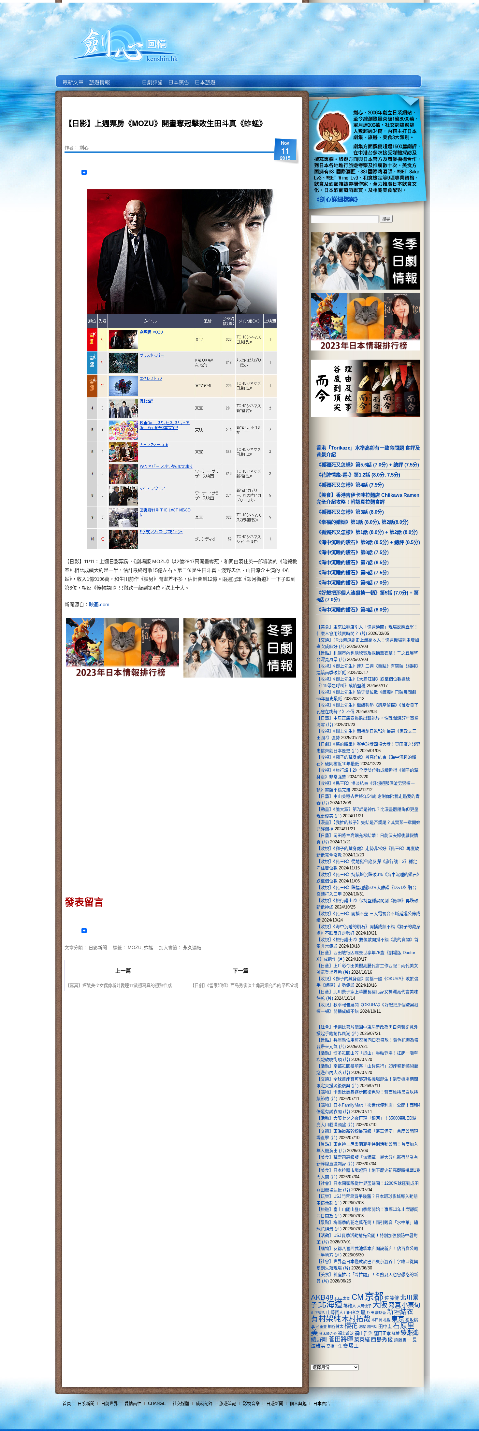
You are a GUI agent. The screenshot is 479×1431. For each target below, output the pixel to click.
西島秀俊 (382, 1340)
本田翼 (376, 1320)
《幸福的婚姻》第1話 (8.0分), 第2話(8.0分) (362, 522)
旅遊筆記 (227, 1403)
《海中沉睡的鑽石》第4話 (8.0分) (352, 609)
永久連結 (192, 947)
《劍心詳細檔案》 (337, 199)
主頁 (72, 77)
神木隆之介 (328, 1334)
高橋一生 (334, 1346)
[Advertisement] (238, 734)
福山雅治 (364, 1333)
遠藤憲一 (402, 1340)
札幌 (386, 1320)
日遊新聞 (274, 1403)
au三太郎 (342, 1298)
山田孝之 (352, 1312)
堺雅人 (349, 1305)
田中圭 (385, 1326)
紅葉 (395, 1333)
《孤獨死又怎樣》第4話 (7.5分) (350, 485)
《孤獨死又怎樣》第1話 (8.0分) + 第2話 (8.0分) (367, 532)
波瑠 (362, 1327)
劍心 (84, 147)
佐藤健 (392, 1298)
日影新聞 (98, 947)
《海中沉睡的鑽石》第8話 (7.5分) (352, 552)
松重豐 (321, 1327)
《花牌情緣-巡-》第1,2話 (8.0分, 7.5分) (358, 475)
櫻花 (350, 1325)
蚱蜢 (148, 947)
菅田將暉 (340, 1339)
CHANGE (157, 1403)
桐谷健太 (335, 1326)
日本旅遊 (204, 77)
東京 (397, 1319)
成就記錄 (204, 1403)
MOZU (134, 947)
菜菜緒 (362, 1339)
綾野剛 (319, 1339)
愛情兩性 (132, 1403)
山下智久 (318, 1313)
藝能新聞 (99, 77)
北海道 (330, 1304)
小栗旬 (411, 1305)
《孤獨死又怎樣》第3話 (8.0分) (350, 512)
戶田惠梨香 (376, 1312)
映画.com (99, 604)
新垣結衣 (400, 1311)
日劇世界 (151, 77)
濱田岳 (372, 1327)
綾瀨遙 (409, 1332)
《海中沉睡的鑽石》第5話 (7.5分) (352, 572)
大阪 (379, 1304)
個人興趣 (298, 1403)
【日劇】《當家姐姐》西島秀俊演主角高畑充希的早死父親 (244, 985)
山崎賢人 (334, 1312)
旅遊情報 (125, 77)
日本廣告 (178, 77)
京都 (374, 1296)
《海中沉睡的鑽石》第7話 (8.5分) (352, 562)
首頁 (67, 1403)
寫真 (394, 1305)
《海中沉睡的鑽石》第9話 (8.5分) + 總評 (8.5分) (368, 542)
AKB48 (322, 1297)
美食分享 (231, 77)
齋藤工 (351, 1346)
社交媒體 (180, 1403)
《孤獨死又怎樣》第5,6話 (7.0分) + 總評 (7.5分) (367, 464)
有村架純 (326, 1318)
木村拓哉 (356, 1319)
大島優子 (364, 1306)
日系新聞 (86, 1403)
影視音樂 (251, 1403)
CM (358, 1297)
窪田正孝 (382, 1333)
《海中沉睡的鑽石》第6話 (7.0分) (352, 582)
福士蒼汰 (346, 1333)
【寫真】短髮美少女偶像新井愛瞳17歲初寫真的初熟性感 (118, 985)
